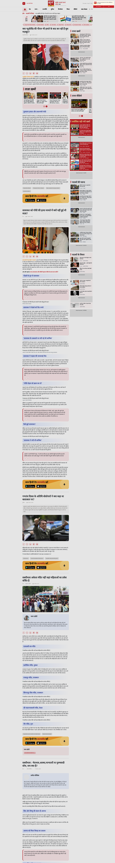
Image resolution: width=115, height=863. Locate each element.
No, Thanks (98, 6)
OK (108, 6)
